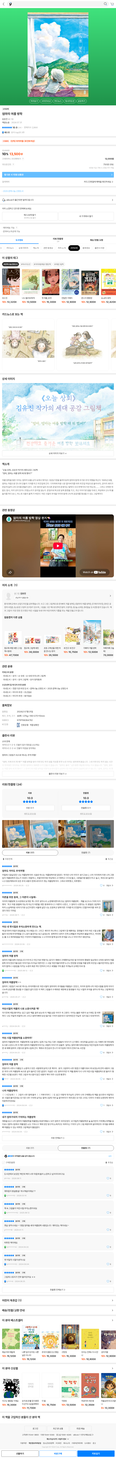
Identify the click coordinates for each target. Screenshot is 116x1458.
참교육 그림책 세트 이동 (33, 646)
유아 (14, 676)
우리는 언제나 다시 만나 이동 (90, 1345)
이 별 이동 (50, 1391)
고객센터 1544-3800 (30, 1435)
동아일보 (28, 696)
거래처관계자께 (77, 1443)
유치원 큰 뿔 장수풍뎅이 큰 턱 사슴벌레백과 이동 (31, 1391)
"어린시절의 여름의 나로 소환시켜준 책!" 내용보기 (58, 1015)
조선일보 (28, 692)
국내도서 (6, 688)
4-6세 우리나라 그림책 (36, 676)
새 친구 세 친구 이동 (72, 642)
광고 (94, 1443)
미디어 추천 (17, 692)
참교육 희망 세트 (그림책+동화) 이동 (13, 644)
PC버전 (58, 1443)
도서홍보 (87, 1443)
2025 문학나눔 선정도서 (58, 688)
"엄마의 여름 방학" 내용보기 (58, 961)
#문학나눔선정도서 (11, 264)
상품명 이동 (11, 287)
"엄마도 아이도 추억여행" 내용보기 (58, 876)
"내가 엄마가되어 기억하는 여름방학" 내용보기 (58, 1122)
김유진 (5, 119)
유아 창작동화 (36, 679)
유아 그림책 (23, 679)
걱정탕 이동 (70, 1392)
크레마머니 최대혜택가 (11, 158)
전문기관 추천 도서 (20, 688)
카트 (112, 4)
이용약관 (23, 1443)
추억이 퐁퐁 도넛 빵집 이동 (50, 1346)
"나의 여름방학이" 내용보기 (58, 1096)
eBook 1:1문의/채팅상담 (82, 1435)
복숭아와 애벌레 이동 (11, 1345)
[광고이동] (105, 4)
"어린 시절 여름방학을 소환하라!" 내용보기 (58, 1043)
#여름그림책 (59, 264)
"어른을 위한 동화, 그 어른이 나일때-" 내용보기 (58, 903)
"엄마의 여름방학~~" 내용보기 (58, 987)
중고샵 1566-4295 (63, 1435)
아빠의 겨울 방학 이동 (92, 638)
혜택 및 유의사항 (30, 814)
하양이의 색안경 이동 (90, 1391)
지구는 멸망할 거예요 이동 (11, 1394)
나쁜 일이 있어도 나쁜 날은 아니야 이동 (31, 1343)
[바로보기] (44, 834)
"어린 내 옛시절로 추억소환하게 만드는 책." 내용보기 (58, 933)
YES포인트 (6, 164)
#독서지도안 (25, 264)
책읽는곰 (5, 122)
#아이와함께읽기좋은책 (42, 264)
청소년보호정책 (48, 1443)
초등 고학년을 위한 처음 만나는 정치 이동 (53, 646)
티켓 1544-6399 (47, 1435)
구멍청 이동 (70, 1343)
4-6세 (21, 676)
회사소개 (66, 1443)
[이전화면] (3, 4)
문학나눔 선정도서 (37, 688)
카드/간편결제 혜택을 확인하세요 (97, 181)
